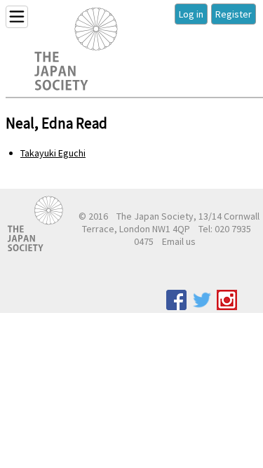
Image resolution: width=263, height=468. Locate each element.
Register (233, 14)
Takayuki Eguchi (53, 153)
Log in (191, 14)
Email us (179, 241)
